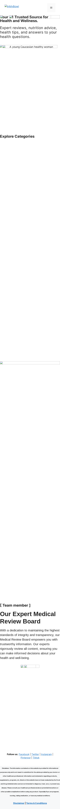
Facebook (24, 754)
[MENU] (51, 7)
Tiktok (36, 757)
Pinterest (26, 757)
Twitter (35, 754)
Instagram (46, 754)
